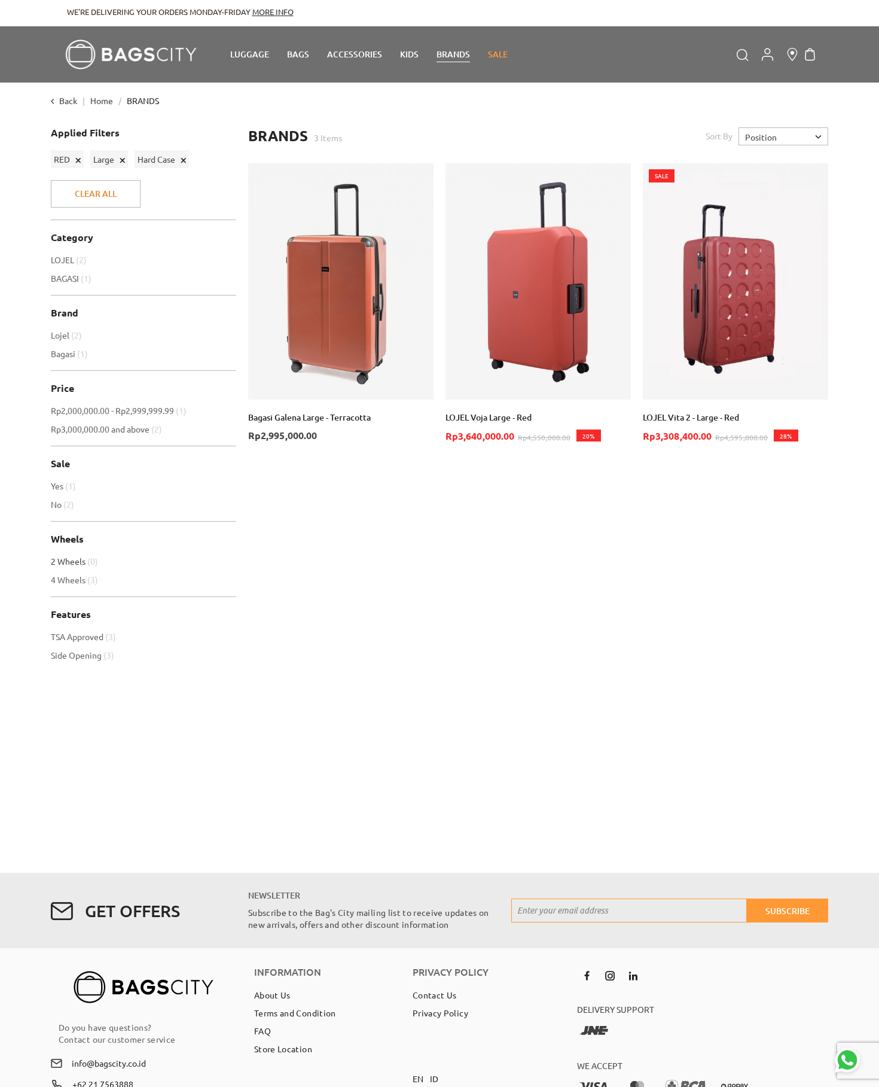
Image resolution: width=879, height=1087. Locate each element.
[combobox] (661, 54)
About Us (272, 994)
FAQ (262, 1030)
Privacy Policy (440, 1012)
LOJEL (70, 259)
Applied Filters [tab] (85, 133)
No (64, 504)
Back (68, 100)
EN (418, 1078)
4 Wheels (76, 579)
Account (767, 54)
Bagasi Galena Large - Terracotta (309, 417)
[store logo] (131, 54)
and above (108, 429)
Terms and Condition (295, 1012)
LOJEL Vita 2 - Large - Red (691, 417)
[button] (419, 178)
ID (434, 1078)
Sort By (719, 135)
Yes (65, 486)
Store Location (283, 1048)
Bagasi (71, 353)
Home (102, 100)
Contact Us (435, 994)
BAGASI (72, 278)
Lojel (68, 335)
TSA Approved (85, 636)
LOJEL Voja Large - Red (488, 417)
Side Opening (84, 655)
